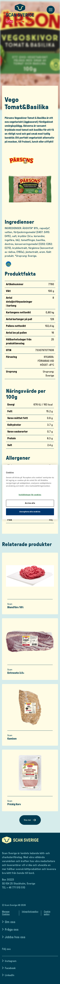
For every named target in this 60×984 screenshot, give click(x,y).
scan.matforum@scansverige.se (20, 894)
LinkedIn (9, 975)
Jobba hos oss (15, 937)
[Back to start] (20, 13)
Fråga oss (11, 929)
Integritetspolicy (30, 911)
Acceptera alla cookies (30, 512)
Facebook (10, 968)
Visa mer (27, 820)
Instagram (10, 961)
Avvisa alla (30, 503)
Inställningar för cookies (30, 495)
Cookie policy (47, 912)
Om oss (10, 922)
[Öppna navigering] (51, 9)
